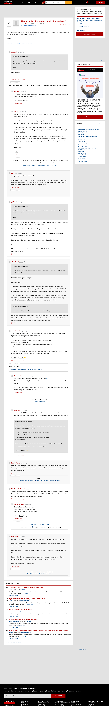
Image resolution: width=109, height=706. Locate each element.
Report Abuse (24, 704)
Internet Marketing (24, 600)
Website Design (82, 153)
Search (69, 2)
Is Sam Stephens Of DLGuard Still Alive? (23, 619)
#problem (24, 43)
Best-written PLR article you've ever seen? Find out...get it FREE (40, 165)
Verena (80, 23)
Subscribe (37, 25)
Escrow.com (91, 704)
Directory (73, 702)
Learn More (89, 117)
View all (101, 124)
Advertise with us (59, 704)
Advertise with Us (66, 15)
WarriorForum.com (83, 27)
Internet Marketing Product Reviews (87, 148)
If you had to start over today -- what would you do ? (28, 599)
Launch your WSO (89, 34)
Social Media (81, 141)
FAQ (22, 702)
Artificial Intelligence (83, 131)
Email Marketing (82, 138)
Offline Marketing (82, 143)
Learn (37, 2)
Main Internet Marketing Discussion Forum (88, 129)
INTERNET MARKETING (27, 25)
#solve (30, 43)
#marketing (17, 43)
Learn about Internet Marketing (62, 702)
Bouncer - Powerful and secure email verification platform (89, 101)
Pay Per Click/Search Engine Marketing (88, 136)
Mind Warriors (81, 149)
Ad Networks (81, 134)
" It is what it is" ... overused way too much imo (26, 587)
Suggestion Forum (82, 161)
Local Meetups (81, 158)
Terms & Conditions (76, 704)
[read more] (26, 593)
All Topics (80, 128)
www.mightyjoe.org (40, 401)
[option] (90, 93)
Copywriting (81, 144)
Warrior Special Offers (43, 702)
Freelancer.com (92, 702)
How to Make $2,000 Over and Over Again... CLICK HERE (38, 572)
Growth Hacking (82, 139)
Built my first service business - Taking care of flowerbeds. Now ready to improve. (38, 630)
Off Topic (22, 589)
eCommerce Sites (82, 146)
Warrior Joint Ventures (83, 154)
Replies (11, 595)
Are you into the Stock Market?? (20, 610)
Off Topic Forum (82, 156)
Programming (81, 151)
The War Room (41, 704)
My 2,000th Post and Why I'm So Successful (38, 573)
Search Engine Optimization (85, 133)
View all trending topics (13, 642)
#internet (9, 43)
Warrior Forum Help (83, 159)
